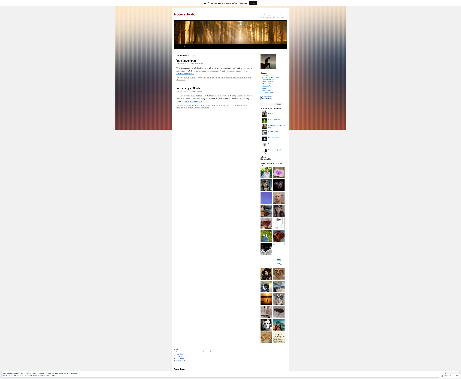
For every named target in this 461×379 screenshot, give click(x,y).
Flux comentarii (180, 358)
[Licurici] (279, 325)
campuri (217, 78)
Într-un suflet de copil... (275, 119)
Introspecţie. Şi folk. (188, 88)
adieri (204, 78)
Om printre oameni (273, 138)
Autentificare (179, 354)
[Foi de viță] (266, 224)
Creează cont (179, 352)
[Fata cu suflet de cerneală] (266, 274)
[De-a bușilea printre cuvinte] (279, 173)
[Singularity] (279, 249)
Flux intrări (179, 356)
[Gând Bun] (266, 198)
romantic (190, 108)
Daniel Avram (220, 105)
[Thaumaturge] (266, 287)
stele (240, 78)
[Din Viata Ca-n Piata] (279, 337)
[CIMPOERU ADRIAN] (278, 261)
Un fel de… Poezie (267, 92)
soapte (235, 78)
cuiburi (223, 78)
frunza (231, 105)
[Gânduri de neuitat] (266, 211)
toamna (244, 78)
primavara (229, 78)
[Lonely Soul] (279, 274)
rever (185, 108)
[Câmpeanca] (266, 173)
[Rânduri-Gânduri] (266, 312)
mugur (236, 105)
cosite (213, 105)
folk (227, 105)
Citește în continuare (185, 73)
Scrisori (264, 88)
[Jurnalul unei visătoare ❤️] (266, 299)
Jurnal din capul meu (268, 79)
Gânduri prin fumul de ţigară (270, 77)
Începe (253, 3)
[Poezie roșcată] (279, 236)
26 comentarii (204, 108)
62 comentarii (180, 80)
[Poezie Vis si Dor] (266, 236)
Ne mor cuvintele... (273, 144)
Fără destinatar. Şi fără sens (276, 150)
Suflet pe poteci (266, 90)
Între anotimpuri (186, 60)
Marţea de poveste (267, 82)
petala (240, 105)
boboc (203, 105)
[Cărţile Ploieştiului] (266, 337)
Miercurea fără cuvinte (268, 84)
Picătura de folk (189, 105)
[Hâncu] (279, 312)
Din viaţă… (265, 75)
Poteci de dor (185, 14)
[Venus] (266, 249)
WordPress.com (180, 360)
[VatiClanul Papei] (279, 299)
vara (249, 78)
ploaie (245, 105)
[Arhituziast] (279, 287)
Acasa (179, 47)
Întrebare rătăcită (273, 131)
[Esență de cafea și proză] (279, 211)
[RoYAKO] (279, 198)
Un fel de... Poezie (190, 78)
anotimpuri (210, 78)
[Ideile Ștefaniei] (266, 185)
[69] (279, 224)
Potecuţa (187, 47)
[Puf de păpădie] (279, 185)
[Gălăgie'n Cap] (266, 325)
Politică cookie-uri (51, 375)
